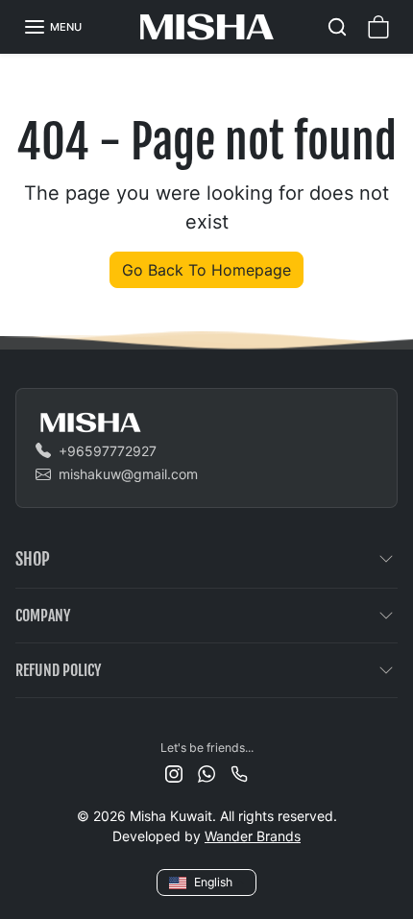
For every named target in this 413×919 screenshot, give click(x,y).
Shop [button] (32, 558)
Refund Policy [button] (58, 670)
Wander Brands (253, 836)
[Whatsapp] (206, 772)
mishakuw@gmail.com (128, 474)
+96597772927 (108, 451)
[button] (52, 27)
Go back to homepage (206, 269)
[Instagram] (174, 772)
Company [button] (42, 615)
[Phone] (239, 772)
